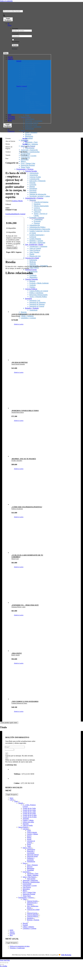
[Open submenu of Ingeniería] (34, 918)
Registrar (14, 48)
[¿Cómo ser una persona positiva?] (31, 489)
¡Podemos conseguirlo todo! (25, 410)
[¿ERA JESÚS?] (31, 635)
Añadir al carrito (12, 248)
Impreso (24, 138)
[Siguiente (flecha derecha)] (3, 964)
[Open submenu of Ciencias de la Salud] (28, 911)
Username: (15, 28)
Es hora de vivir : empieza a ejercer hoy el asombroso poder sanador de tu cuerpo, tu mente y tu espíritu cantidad (13, 241)
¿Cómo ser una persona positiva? (26, 507)
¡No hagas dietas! (19, 362)
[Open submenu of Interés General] (28, 827)
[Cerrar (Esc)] (7, 962)
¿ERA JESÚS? (16, 653)
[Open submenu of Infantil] (24, 803)
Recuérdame (15, 41)
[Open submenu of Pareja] (27, 863)
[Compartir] (5, 962)
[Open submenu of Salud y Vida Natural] (36, 877)
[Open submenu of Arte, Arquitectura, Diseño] (32, 908)
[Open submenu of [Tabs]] (27, 899)
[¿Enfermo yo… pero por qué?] (31, 587)
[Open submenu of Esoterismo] (30, 872)
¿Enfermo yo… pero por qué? (25, 605)
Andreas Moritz (17, 201)
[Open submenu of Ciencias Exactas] (38, 913)
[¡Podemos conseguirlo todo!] (31, 392)
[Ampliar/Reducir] (1, 962)
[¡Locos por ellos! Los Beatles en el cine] (31, 296)
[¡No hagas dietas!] (31, 344)
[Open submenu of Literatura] (29, 829)
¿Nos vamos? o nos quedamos (24, 701)
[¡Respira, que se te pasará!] (31, 441)
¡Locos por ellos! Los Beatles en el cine (30, 314)
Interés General (20, 214)
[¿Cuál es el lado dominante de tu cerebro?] (31, 537)
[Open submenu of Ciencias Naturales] (39, 915)
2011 (25, 141)
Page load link (5, 960)
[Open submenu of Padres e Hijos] (32, 848)
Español (24, 144)
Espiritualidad (10, 214)
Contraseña (15, 34)
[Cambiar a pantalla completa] (3, 962)
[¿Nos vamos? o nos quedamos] (31, 683)
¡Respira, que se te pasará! (23, 459)
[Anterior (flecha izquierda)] (1, 964)
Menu (6, 53)
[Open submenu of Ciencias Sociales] (38, 901)
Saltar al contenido (6, 1)
